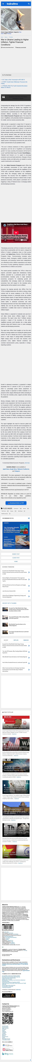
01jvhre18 (8, 938)
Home (2, 37)
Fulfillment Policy (5, 981)
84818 (7, 939)
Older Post (16, 557)
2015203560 (15, 934)
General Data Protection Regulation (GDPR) (11, 982)
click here (26, 463)
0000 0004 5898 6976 (8, 936)
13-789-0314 (12, 943)
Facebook (4, 1029)
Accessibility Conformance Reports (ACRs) (11, 975)
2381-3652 (6, 932)
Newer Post (16, 554)
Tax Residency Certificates (7, 986)
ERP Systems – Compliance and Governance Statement (13, 980)
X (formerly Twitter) (6, 1039)
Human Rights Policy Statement (8, 985)
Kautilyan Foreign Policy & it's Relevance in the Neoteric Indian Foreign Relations (14, 811)
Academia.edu (5, 1026)
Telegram (17, 471)
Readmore (14, 734)
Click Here (18, 989)
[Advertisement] (13, 61)
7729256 (25, 950)
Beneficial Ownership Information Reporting (11, 976)
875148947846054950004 (11, 937)
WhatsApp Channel (6, 1038)
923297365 (10, 933)
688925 (12, 942)
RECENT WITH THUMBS (9, 603)
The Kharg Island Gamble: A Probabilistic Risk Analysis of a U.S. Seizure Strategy (15, 790)
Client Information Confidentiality (9, 978)
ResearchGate (5, 1036)
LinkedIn (4, 1033)
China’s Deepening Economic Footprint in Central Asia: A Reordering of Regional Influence (14, 768)
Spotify (3, 1037)
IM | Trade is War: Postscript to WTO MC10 (13, 79)
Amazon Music (5, 1027)
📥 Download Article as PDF (16, 503)
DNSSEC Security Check (7, 979)
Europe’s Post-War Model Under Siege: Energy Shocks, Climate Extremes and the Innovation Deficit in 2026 (19, 609)
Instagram (4, 1032)
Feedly (3, 1030)
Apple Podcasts (5, 1028)
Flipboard (19, 469)
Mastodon (4, 1034)
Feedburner (26, 469)
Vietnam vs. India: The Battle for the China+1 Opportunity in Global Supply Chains (16, 854)
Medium (4, 1035)
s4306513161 (10, 940)
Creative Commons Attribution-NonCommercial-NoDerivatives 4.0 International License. (15, 964)
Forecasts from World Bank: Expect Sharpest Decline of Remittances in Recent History (16, 544)
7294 (12, 941)
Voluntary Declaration (6, 987)
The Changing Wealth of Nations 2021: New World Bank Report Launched (16, 531)
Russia (6, 37)
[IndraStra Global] (12, 4)
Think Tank (11, 37)
